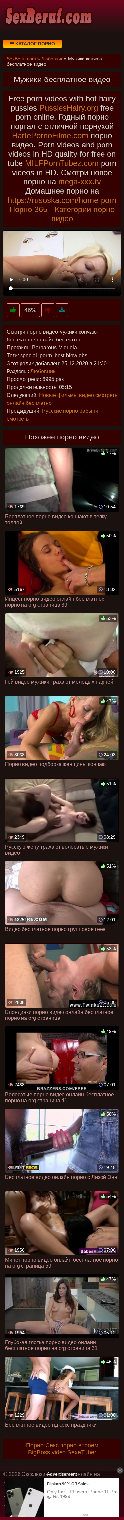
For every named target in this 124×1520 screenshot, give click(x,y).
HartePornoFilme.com (50, 135)
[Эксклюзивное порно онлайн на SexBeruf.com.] (48, 16)
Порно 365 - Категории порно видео (62, 214)
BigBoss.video (47, 1452)
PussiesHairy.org (68, 107)
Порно (35, 1445)
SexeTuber (81, 1452)
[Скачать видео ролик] (62, 310)
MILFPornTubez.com (62, 163)
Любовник (42, 371)
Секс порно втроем (71, 1445)
